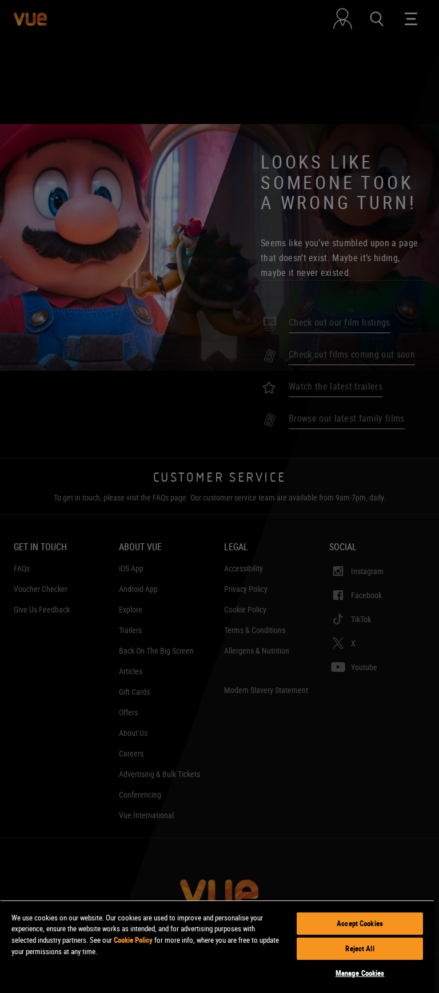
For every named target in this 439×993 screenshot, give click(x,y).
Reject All (359, 948)
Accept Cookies (360, 923)
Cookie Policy (133, 940)
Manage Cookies (360, 973)
